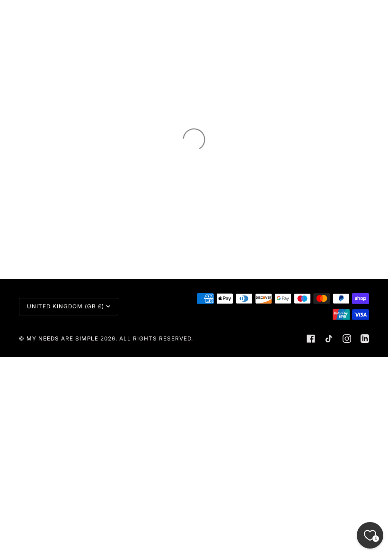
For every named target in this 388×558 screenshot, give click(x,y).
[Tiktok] (329, 338)
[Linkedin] (365, 338)
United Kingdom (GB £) (65, 306)
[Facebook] (311, 338)
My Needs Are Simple (62, 338)
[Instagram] (347, 338)
